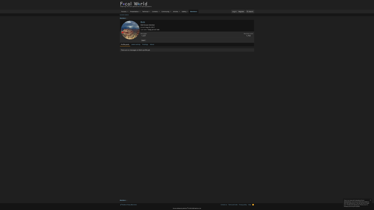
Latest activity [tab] (135, 44)
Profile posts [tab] (125, 44)
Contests (155, 11)
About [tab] (152, 44)
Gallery (184, 11)
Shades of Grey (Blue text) (129, 205)
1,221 (144, 36)
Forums (123, 11)
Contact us (224, 205)
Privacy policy (243, 205)
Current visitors (124, 15)
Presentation (134, 11)
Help (249, 205)
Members (193, 11)
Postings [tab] (145, 44)
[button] (128, 11)
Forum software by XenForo (187, 208)
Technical (145, 11)
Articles (175, 11)
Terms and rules (233, 205)
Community (165, 11)
